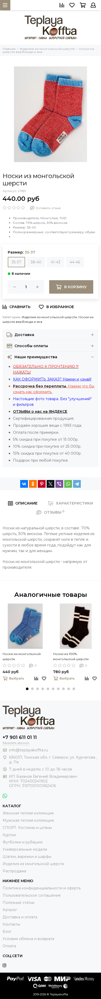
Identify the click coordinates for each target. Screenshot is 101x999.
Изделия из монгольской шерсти (49, 317)
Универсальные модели (25, 849)
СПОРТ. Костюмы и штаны (27, 827)
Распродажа (14, 871)
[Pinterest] (42, 484)
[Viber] (59, 484)
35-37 (16, 262)
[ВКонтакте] (24, 484)
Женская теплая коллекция (28, 813)
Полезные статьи (18, 902)
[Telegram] (77, 484)
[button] (27, 689)
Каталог (10, 910)
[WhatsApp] (68, 484)
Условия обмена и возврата (28, 938)
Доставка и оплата (20, 917)
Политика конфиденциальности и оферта (42, 888)
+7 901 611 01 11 (20, 737)
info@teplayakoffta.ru (28, 750)
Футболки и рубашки (22, 842)
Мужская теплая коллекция (28, 820)
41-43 (55, 262)
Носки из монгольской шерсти (22, 656)
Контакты (11, 924)
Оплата (9, 946)
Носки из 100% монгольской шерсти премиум (71, 657)
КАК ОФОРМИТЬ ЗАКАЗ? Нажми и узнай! (52, 379)
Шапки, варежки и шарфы (27, 856)
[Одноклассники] (33, 484)
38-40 (36, 262)
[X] (50, 484)
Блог (7, 931)
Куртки (9, 835)
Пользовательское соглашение (32, 895)
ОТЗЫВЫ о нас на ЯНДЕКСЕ (40, 411)
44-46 (75, 262)
